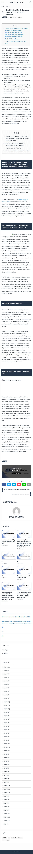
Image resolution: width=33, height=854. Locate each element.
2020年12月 (7, 813)
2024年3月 (6, 691)
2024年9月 (6, 670)
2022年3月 (6, 775)
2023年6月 (6, 723)
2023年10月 (7, 709)
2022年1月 (6, 782)
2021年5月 (6, 803)
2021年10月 (7, 792)
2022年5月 (6, 768)
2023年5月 (6, 726)
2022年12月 (7, 744)
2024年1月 (6, 698)
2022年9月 (6, 754)
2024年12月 (7, 667)
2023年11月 (7, 705)
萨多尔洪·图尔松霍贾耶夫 (16, 517)
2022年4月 (6, 771)
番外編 (5, 653)
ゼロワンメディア (16, 2)
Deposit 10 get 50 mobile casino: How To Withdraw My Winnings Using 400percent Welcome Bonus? (16, 30)
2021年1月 (6, 810)
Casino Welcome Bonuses (12, 39)
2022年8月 (6, 757)
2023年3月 (6, 733)
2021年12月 (7, 785)
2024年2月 (6, 695)
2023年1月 (6, 740)
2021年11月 (7, 789)
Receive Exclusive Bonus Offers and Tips (17, 151)
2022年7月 (6, 761)
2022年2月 (6, 778)
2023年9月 (6, 712)
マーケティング (6, 840)
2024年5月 (6, 684)
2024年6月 (6, 681)
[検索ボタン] (30, 2)
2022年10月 (7, 751)
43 (2, 627)
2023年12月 (7, 702)
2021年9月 (6, 796)
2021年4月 (6, 806)
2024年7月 (6, 677)
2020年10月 (7, 820)
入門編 (5, 17)
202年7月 (6, 824)
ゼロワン (20, 837)
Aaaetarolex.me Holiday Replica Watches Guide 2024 (16, 616)
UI (8, 837)
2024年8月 (6, 674)
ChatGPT (5, 837)
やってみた (13, 837)
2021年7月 (6, 799)
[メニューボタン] (2, 2)
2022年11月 (7, 747)
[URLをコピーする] (29, 484)
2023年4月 (6, 730)
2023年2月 (6, 737)
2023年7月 (6, 719)
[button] (4, 484)
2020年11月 (7, 817)
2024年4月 (6, 688)
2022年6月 (6, 764)
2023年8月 (6, 716)
